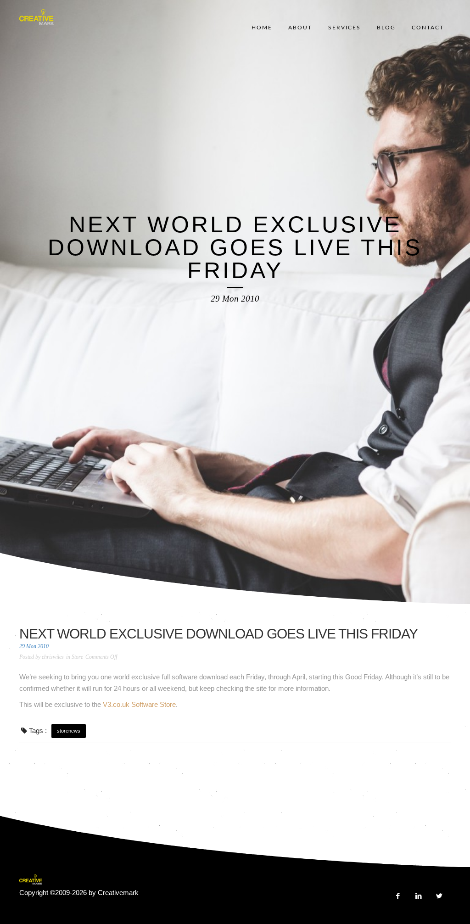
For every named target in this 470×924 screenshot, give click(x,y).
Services (344, 27)
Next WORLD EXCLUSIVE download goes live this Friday (218, 633)
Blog (386, 27)
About (300, 27)
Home (262, 27)
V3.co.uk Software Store (139, 704)
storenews (68, 731)
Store (77, 657)
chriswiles (53, 657)
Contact (428, 27)
